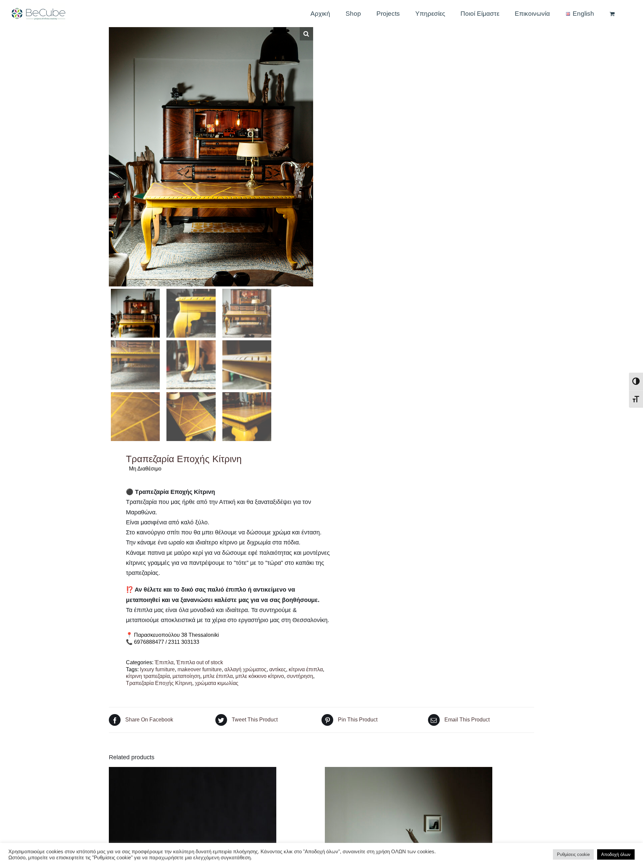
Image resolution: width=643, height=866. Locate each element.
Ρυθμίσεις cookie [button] (573, 854)
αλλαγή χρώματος (245, 669)
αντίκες (277, 669)
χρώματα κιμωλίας (216, 683)
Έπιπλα (164, 662)
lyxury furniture (157, 669)
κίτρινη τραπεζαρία (148, 676)
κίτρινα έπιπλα (306, 669)
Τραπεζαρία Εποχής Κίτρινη (159, 683)
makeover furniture (199, 669)
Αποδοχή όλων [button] (616, 854)
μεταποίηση (186, 676)
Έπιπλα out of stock (199, 662)
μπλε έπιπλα (218, 676)
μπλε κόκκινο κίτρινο (259, 676)
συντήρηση (300, 676)
